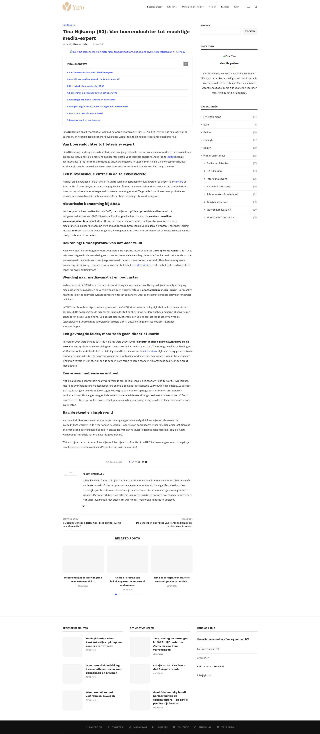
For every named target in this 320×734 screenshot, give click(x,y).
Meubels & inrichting (232, 186)
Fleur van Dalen (80, 44)
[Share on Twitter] (139, 461)
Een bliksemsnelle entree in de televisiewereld (94, 79)
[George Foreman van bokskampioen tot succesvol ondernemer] (127, 559)
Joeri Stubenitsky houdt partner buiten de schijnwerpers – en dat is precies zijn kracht (170, 698)
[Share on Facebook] (136, 461)
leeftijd (171, 156)
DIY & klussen (232, 171)
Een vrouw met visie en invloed (86, 113)
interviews (151, 351)
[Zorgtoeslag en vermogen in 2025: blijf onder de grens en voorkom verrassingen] (140, 647)
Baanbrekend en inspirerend (84, 120)
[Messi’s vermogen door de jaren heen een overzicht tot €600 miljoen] (83, 559)
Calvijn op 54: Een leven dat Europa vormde (169, 667)
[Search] (256, 7)
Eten (236, 7)
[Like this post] (132, 461)
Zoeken (205, 25)
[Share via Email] (146, 461)
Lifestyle (172, 7)
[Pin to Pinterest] (143, 461)
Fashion (225, 7)
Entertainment (154, 7)
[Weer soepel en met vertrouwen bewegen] (72, 700)
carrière (178, 181)
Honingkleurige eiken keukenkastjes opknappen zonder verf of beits (104, 642)
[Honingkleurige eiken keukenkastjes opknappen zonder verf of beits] (72, 647)
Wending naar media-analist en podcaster (92, 99)
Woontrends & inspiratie (232, 217)
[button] (67, 570)
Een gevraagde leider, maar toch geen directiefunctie (98, 106)
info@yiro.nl (204, 675)
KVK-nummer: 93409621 (210, 666)
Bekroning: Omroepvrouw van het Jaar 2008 (93, 92)
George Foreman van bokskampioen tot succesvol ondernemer (127, 581)
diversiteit (143, 265)
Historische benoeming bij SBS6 (86, 86)
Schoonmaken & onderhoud (232, 194)
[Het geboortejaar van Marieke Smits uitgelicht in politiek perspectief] (171, 559)
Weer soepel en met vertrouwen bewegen (100, 694)
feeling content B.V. (237, 639)
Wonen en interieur (192, 7)
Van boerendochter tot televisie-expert (91, 72)
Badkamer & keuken (232, 163)
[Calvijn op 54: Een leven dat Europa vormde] (140, 674)
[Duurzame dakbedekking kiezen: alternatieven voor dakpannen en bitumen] (72, 674)
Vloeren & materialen (232, 209)
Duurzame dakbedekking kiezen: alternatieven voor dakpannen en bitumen (104, 669)
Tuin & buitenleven (232, 202)
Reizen (212, 7)
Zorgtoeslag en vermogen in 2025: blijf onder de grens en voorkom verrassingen (170, 644)
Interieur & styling (232, 178)
